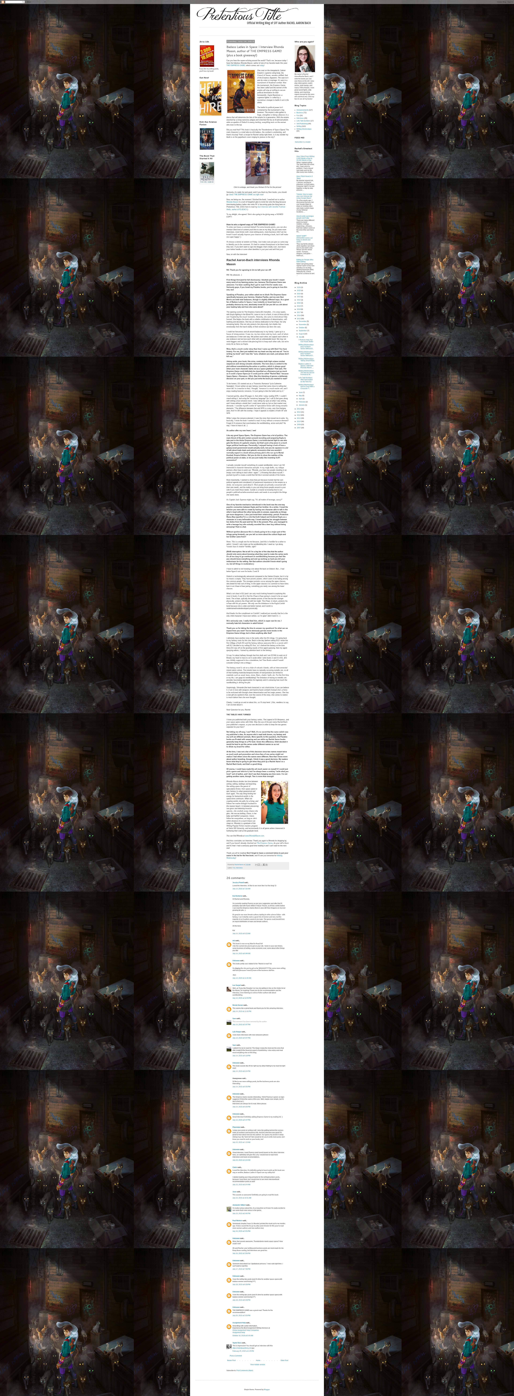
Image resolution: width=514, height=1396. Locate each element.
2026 (299, 287)
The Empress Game (265, 843)
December (303, 321)
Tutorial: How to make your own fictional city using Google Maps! (304, 196)
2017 (299, 312)
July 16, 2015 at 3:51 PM (241, 1231)
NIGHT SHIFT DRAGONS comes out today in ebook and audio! (304, 239)
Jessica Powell (238, 883)
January (302, 405)
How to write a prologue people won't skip (305, 217)
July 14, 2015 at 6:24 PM (241, 1071)
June (301, 392)
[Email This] (256, 864)
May (300, 396)
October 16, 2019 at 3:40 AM (243, 1336)
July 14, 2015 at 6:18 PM (241, 1056)
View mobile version (257, 1365)
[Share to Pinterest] (266, 864)
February (302, 402)
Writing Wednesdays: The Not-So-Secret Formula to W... (306, 373)
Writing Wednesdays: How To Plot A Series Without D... (306, 347)
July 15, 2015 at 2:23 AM (241, 1160)
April (301, 399)
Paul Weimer (237, 1221)
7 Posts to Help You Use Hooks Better (305, 341)
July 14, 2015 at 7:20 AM (241, 889)
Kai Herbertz (237, 896)
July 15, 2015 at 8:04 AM (241, 1184)
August (301, 334)
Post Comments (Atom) (244, 1370)
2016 (299, 315)
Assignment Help (239, 1323)
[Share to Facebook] (264, 864)
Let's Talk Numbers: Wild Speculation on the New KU (305, 380)
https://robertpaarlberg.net (242, 1348)
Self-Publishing (302, 124)
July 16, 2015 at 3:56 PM (241, 1253)
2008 (299, 424)
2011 (299, 418)
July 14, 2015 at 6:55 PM (241, 1087)
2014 (299, 409)
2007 (299, 428)
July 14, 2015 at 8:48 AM (241, 953)
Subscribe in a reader (303, 142)
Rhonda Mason (232, 202)
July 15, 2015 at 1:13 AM (241, 1142)
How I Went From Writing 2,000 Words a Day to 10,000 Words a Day (305, 158)
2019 (299, 306)
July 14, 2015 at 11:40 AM (242, 978)
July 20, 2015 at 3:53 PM (241, 1315)
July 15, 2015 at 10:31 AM (242, 1198)
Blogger (267, 1390)
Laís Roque (237, 1032)
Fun (234, 868)
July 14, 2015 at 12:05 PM (242, 998)
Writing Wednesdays (303, 129)
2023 (299, 297)
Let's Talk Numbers (303, 121)
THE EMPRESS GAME (235, 65)
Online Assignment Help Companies (246, 1330)
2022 (299, 300)
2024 (299, 294)
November (303, 324)
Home (258, 1360)
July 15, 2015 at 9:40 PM (241, 1213)
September (303, 331)
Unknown (236, 961)
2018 (299, 309)
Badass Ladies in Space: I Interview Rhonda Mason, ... (306, 366)
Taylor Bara (237, 1343)
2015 (299, 319)
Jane (234, 1192)
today (262, 65)
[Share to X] (261, 864)
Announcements (302, 110)
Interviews (239, 868)
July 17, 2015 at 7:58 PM (241, 1269)
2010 (299, 421)
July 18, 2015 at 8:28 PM (241, 1284)
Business (299, 113)
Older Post (284, 1360)
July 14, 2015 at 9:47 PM (241, 1120)
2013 (299, 412)
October (302, 328)
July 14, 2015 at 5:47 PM (241, 1024)
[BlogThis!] (259, 864)
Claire (235, 1167)
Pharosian (236, 1127)
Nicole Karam (238, 1005)
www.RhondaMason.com (254, 836)
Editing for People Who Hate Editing (304, 261)
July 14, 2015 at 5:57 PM (241, 1038)
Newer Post (231, 1360)
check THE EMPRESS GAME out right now (246, 195)
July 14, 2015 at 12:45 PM (242, 1011)
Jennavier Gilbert (239, 1205)
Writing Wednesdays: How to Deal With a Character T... (306, 387)
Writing (299, 126)
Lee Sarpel (237, 985)
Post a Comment (236, 1356)
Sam (234, 1018)
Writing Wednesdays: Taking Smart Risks (306, 360)
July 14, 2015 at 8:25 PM (241, 1107)
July (300, 337)
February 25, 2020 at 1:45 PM (243, 1351)
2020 (299, 303)
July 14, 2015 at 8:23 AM (241, 933)
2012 (299, 415)
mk (234, 941)
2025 (299, 290)
